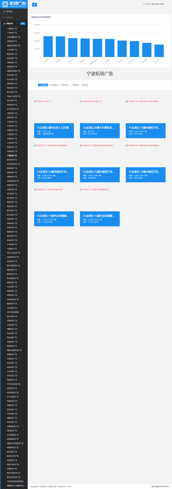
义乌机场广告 (12, 244)
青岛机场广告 (12, 105)
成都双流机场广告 (13, 71)
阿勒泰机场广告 (13, 447)
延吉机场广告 (12, 409)
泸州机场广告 (12, 414)
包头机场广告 (12, 308)
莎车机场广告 (12, 376)
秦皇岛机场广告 (13, 456)
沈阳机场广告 (12, 113)
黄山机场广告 (12, 337)
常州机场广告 (12, 227)
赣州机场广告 (12, 304)
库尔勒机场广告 (13, 278)
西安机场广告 (12, 67)
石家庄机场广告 (13, 181)
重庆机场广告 (12, 54)
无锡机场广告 (12, 189)
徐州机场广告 (12, 240)
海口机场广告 (12, 100)
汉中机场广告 (12, 371)
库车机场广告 (12, 422)
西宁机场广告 (12, 215)
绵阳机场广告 (12, 270)
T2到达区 (75, 85)
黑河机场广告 (12, 388)
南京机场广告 (12, 84)
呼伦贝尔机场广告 (13, 253)
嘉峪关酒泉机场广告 (14, 350)
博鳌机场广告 (12, 329)
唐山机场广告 (12, 452)
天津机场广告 (12, 126)
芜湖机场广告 (12, 342)
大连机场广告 (12, 134)
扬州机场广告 (12, 236)
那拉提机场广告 (13, 439)
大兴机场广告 (12, 50)
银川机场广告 (12, 194)
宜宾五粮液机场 (13, 312)
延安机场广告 (12, 367)
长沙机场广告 (12, 79)
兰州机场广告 (12, 143)
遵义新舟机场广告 (13, 477)
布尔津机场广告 (13, 435)
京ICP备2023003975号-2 (160, 486)
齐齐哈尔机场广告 (13, 384)
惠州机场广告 (12, 274)
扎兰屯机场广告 (13, 397)
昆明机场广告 (12, 62)
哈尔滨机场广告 (13, 109)
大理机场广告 (12, 249)
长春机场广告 (12, 139)
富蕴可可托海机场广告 (15, 443)
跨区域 (85, 85)
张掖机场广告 (12, 354)
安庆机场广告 (12, 333)
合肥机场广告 (12, 177)
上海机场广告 (12, 29)
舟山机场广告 (12, 287)
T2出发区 (54, 85)
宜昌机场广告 (12, 261)
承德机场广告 (12, 469)
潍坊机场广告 (12, 346)
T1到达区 (64, 85)
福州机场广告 (12, 147)
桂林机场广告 (12, 223)
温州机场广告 (12, 172)
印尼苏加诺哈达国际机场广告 (17, 481)
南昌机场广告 (12, 185)
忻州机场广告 (12, 363)
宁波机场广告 (12, 156)
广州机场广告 (12, 33)
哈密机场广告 (12, 418)
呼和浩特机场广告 (13, 164)
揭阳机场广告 (12, 202)
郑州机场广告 (12, 88)
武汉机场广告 (12, 75)
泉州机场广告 (12, 198)
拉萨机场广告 (12, 219)
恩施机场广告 (12, 405)
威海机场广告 (12, 282)
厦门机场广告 (12, 92)
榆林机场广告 (12, 291)
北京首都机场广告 (13, 37)
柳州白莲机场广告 (13, 473)
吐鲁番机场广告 (13, 426)
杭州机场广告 (12, 58)
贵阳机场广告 (12, 117)
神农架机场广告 (13, 392)
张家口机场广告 (13, 464)
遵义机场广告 (12, 316)
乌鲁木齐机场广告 (13, 96)
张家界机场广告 (13, 257)
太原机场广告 (12, 151)
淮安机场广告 (12, 320)
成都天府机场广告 (13, 45)
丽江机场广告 (12, 210)
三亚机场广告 (12, 122)
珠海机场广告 (12, 168)
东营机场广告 (12, 359)
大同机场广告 (12, 325)
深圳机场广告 (12, 41)
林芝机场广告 (12, 460)
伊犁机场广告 (12, 295)
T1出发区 (43, 85)
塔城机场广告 (12, 380)
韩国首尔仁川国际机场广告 (17, 486)
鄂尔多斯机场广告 (13, 266)
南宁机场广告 (12, 160)
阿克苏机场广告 (13, 299)
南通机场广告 (12, 232)
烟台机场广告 (12, 206)
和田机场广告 (12, 401)
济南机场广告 (12, 130)
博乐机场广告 (12, 431)
